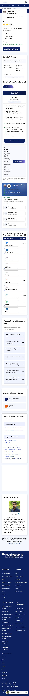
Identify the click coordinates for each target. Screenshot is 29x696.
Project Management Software (13, 449)
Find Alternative (6, 585)
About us (17, 579)
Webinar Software (9, 456)
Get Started (13, 141)
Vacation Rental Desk (10, 297)
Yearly (8, 87)
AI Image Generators (7, 633)
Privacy (7, 686)
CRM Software (8, 443)
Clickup (3, 660)
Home (16, 573)
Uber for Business (6, 654)
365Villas (7, 312)
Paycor (3, 678)
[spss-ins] (10, 683)
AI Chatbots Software (7, 614)
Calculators (4, 595)
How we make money (21, 582)
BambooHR (4, 675)
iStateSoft (20, 5)
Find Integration (6, 588)
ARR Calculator (19, 608)
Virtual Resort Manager (11, 289)
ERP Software (5, 622)
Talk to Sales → (19, 161)
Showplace (8, 267)
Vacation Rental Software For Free (14, 428)
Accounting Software (10, 440)
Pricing (3, 591)
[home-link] (2, 5)
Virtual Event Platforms (11, 452)
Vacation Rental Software (10, 5)
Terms (3, 686)
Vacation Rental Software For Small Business (14, 431)
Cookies (12, 686)
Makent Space (9, 245)
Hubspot (4, 666)
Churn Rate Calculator (21, 615)
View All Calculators (20, 630)
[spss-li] (6, 683)
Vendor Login (18, 591)
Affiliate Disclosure (9, 30)
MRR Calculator (19, 611)
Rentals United (9, 260)
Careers (17, 588)
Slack (3, 663)
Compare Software (6, 582)
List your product (6, 573)
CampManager (8, 252)
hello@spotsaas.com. (14, 543)
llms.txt (17, 686)
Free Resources (6, 598)
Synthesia (4, 672)
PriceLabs (7, 282)
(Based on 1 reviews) (8, 26)
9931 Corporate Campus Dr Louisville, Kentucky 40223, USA (9, 689)
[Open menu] (26, 2)
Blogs (3, 579)
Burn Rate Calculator (20, 627)
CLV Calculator (19, 618)
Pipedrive (4, 657)
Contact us (18, 585)
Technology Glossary (7, 576)
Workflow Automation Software (13, 458)
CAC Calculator (19, 621)
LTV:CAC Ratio (19, 624)
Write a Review (19, 576)
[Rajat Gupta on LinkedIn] (18, 514)
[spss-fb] (14, 683)
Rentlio (7, 304)
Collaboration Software (11, 445)
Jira (2, 669)
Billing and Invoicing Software (12, 454)
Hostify (7, 275)
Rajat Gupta (13, 514)
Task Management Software (12, 447)
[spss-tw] (3, 683)
